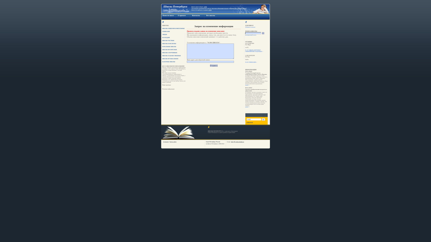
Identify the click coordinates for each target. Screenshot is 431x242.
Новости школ (168, 15)
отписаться (250, 122)
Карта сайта (173, 141)
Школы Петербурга (175, 6)
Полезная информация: (168, 89)
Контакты (196, 15)
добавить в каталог (250, 27)
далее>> (247, 85)
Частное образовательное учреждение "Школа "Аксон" (228, 8)
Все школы (210, 15)
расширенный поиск (250, 35)
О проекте (182, 15)
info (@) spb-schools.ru (237, 142)
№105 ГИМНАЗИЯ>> (251, 62)
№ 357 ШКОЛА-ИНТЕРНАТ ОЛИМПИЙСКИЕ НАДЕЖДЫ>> (254, 50)
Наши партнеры (166, 85)
